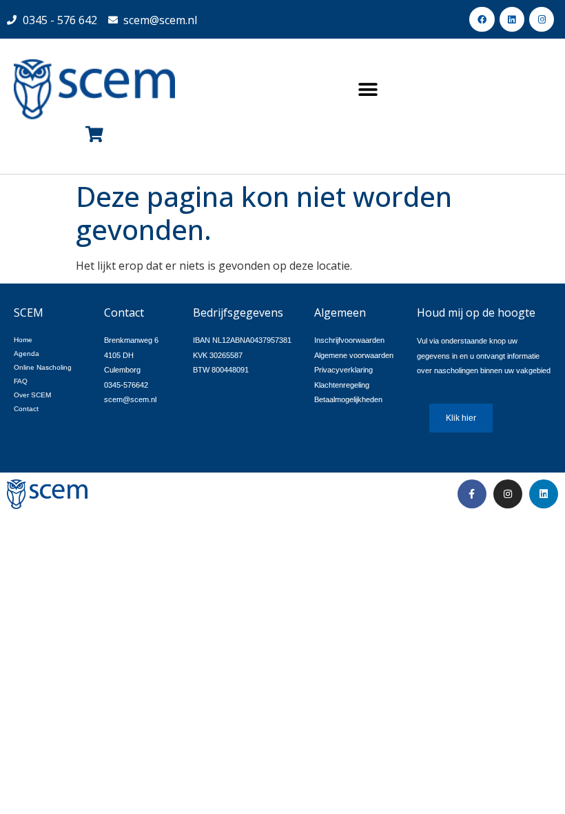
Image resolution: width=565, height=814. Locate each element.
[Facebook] (481, 19)
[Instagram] (541, 19)
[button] (367, 89)
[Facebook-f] (472, 493)
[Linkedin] (512, 19)
